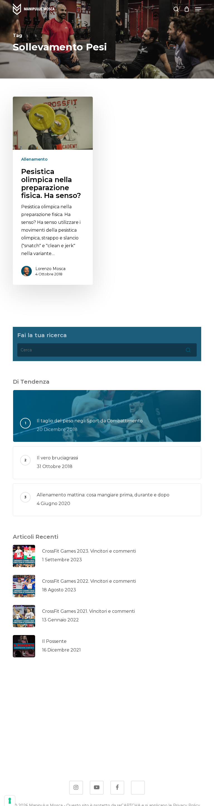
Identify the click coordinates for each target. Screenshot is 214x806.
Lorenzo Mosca (50, 268)
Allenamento (34, 159)
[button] (198, 9)
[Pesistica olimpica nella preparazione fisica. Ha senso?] (53, 191)
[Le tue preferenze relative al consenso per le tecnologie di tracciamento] (9, 800)
